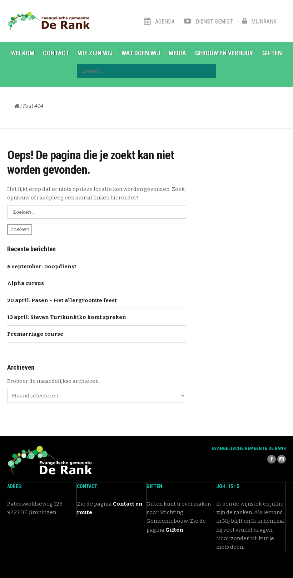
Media (177, 53)
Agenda (164, 21)
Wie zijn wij (95, 53)
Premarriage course (35, 334)
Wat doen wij (140, 53)
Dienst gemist (213, 21)
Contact (56, 53)
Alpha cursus (25, 283)
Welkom (23, 53)
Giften (272, 53)
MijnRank (263, 21)
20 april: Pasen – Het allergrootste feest (62, 300)
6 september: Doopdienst (41, 266)
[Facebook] (271, 459)
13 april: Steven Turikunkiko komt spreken (66, 317)
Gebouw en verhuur (224, 53)
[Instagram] (281, 459)
